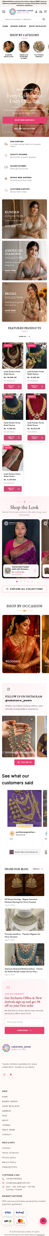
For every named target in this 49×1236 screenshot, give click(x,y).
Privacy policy (9, 1157)
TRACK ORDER (8, 1130)
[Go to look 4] (28, 581)
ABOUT (5, 1120)
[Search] (44, 19)
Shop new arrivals (24, 120)
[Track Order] (40, 11)
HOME (5, 26)
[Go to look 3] (24, 581)
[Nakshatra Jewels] (21, 11)
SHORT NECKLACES (37, 26)
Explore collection (24, 128)
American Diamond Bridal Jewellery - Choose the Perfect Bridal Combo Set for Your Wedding (24, 971)
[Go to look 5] (32, 581)
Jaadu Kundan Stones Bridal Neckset (35, 372)
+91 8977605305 (14, 1178)
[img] (24, 826)
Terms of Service (10, 1152)
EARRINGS (6, 1111)
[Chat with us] (43, 1220)
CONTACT (6, 1134)
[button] (45, 11)
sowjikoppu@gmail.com (18, 1183)
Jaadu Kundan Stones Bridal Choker (12, 475)
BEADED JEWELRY (18, 26)
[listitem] (8, 50)
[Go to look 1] (17, 581)
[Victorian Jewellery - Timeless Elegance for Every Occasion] (24, 920)
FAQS (4, 1115)
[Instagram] (4, 1074)
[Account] (36, 11)
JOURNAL (6, 1125)
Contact (6, 1148)
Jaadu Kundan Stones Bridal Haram (12, 372)
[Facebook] (11, 1074)
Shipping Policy (9, 1167)
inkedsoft (41, 1235)
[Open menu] (4, 11)
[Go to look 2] (20, 581)
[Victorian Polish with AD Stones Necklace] (8, 571)
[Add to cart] (35, 570)
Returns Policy (9, 1162)
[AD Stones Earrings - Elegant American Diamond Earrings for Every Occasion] (24, 885)
